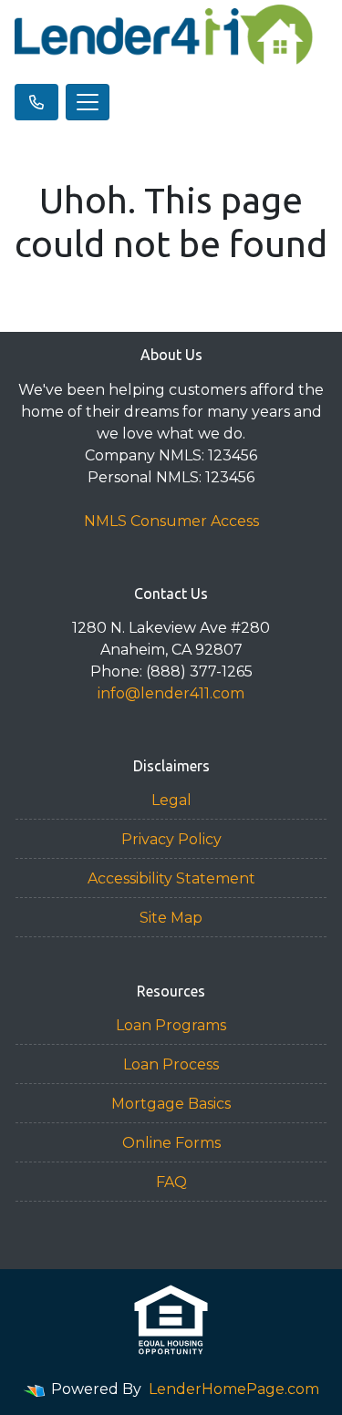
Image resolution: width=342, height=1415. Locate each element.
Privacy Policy (171, 839)
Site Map (171, 917)
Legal (171, 800)
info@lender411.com (171, 693)
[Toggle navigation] (87, 102)
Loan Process (171, 1064)
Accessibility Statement (171, 878)
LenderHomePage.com (234, 1389)
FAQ (171, 1182)
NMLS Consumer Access (171, 521)
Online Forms (171, 1143)
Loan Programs (171, 1025)
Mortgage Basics (171, 1103)
